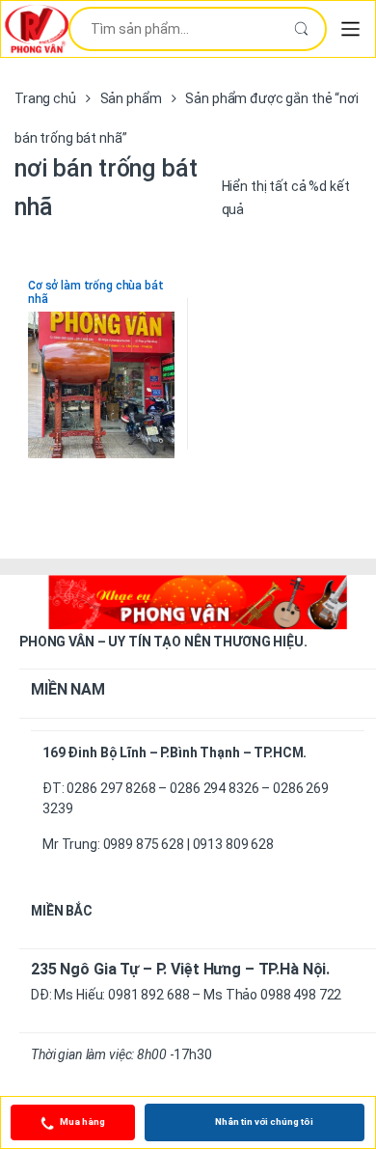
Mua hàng (82, 1121)
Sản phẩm (131, 98)
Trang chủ (45, 98)
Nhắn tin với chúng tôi (264, 1121)
